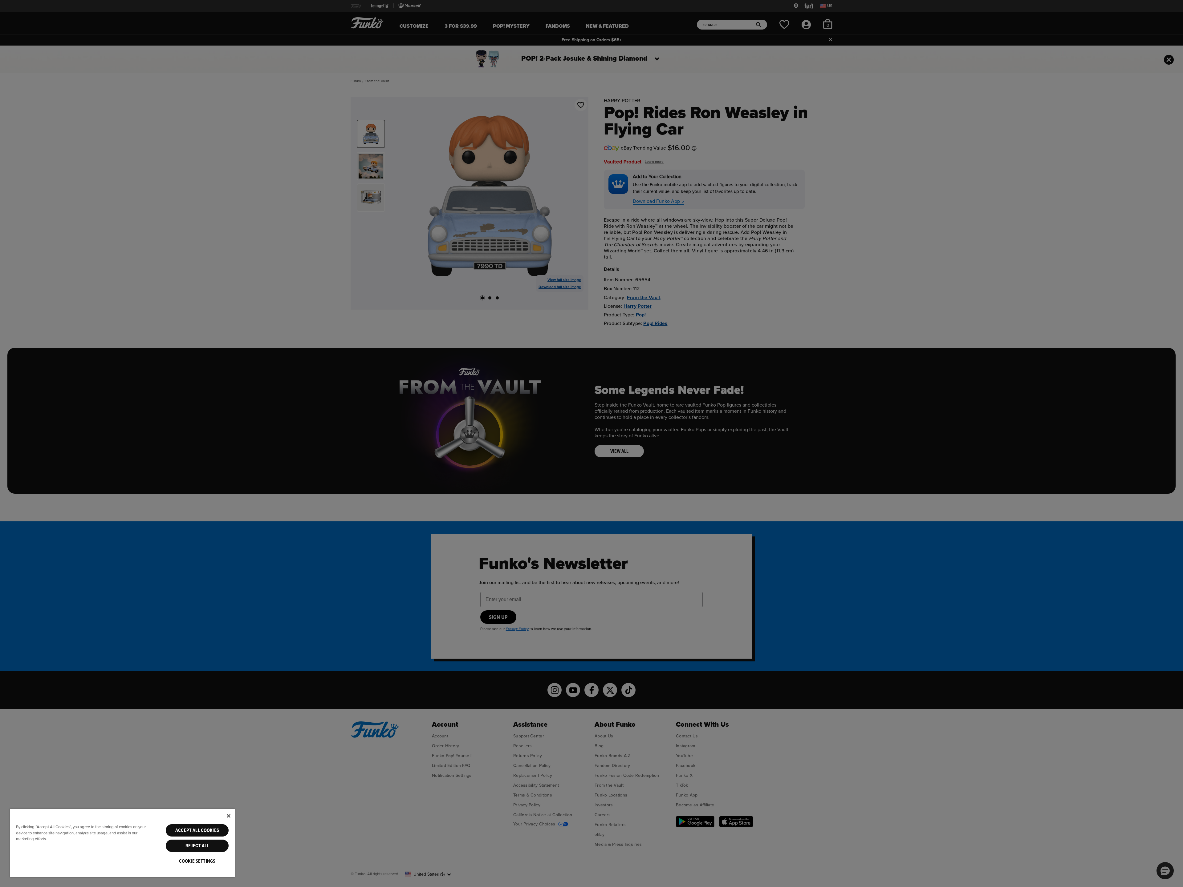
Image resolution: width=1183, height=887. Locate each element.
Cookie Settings (197, 861)
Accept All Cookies (197, 830)
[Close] (228, 816)
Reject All (197, 846)
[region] (122, 843)
